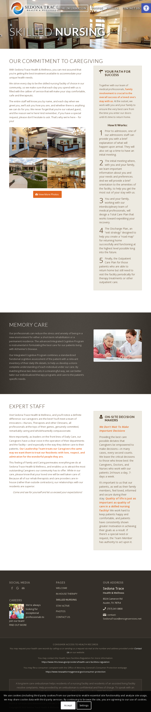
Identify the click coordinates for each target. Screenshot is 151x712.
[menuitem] (72, 8)
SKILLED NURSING (66, 599)
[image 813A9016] (28, 173)
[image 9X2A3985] (66, 142)
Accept (68, 705)
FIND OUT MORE (18, 625)
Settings (84, 705)
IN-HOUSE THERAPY (66, 593)
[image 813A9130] (28, 142)
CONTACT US (63, 617)
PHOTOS (61, 611)
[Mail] (23, 588)
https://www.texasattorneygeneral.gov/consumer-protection (76, 671)
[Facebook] (12, 588)
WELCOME (61, 588)
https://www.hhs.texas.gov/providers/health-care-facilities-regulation (76, 662)
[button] (146, 8)
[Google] (17, 588)
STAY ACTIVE (63, 605)
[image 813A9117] (66, 173)
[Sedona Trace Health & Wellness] (34, 8)
